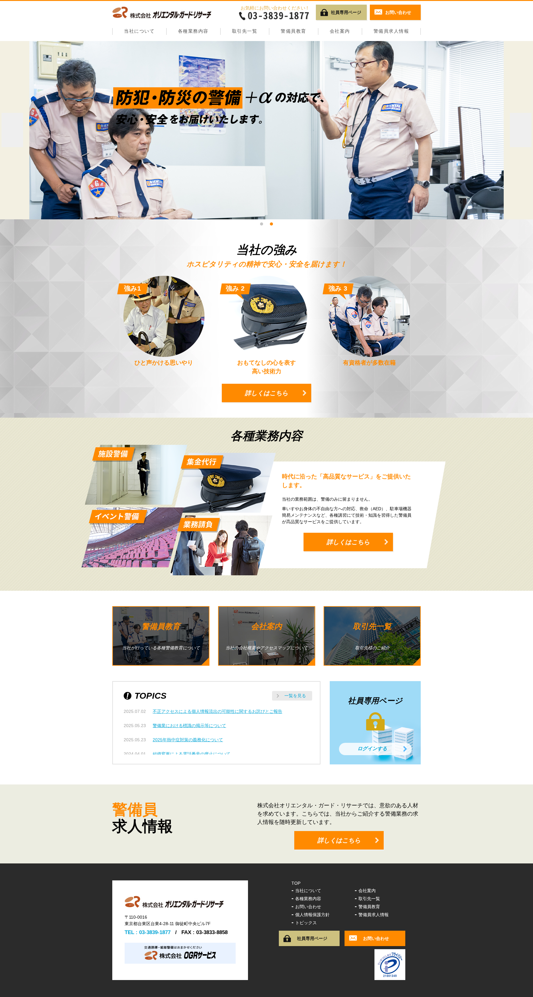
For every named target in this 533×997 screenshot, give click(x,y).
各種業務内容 (193, 31)
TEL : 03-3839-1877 (148, 932)
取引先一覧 (245, 31)
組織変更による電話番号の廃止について (191, 753)
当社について (139, 31)
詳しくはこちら (266, 393)
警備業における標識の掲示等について (189, 725)
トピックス (304, 922)
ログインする (372, 748)
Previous (12, 130)
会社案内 (340, 31)
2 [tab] (271, 223)
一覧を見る (295, 695)
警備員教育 (293, 31)
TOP (295, 883)
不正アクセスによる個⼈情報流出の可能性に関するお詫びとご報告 (217, 711)
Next (520, 130)
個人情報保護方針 (310, 914)
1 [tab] (261, 223)
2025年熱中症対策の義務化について (188, 739)
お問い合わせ (306, 906)
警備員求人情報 (391, 31)
